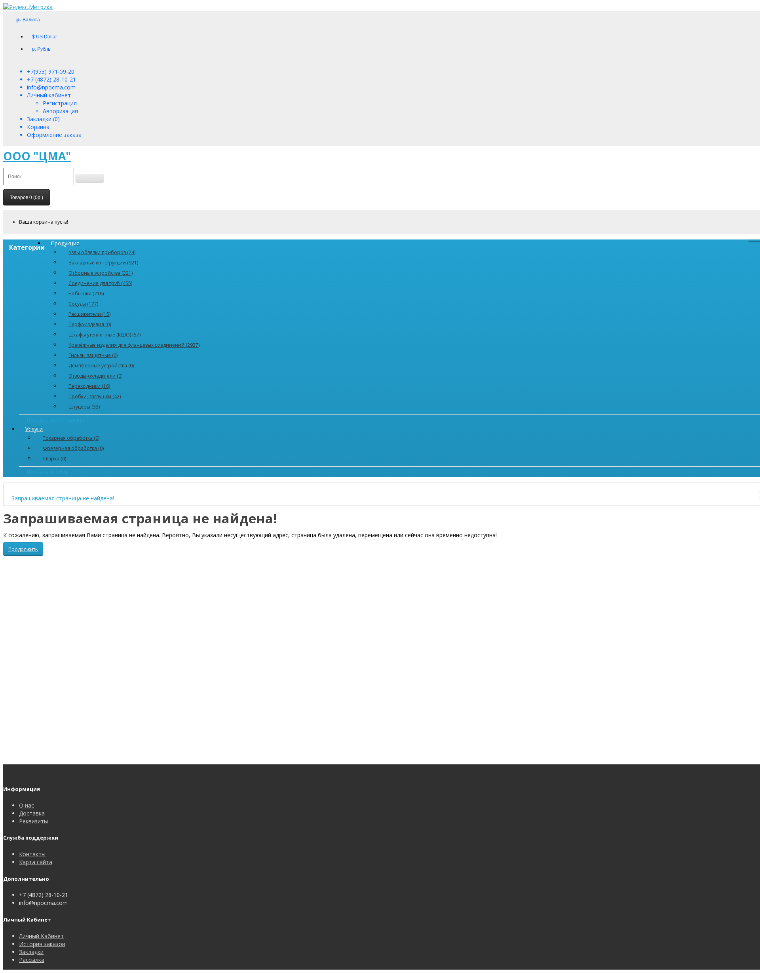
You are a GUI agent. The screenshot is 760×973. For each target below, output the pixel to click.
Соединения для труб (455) (100, 283)
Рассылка (31, 959)
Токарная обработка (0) (71, 438)
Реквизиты (33, 821)
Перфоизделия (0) (89, 324)
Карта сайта (35, 862)
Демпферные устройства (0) (101, 365)
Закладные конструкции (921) (103, 262)
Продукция (65, 243)
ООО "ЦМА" (37, 155)
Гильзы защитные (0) (93, 355)
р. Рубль (41, 49)
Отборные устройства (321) (100, 273)
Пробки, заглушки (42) (94, 396)
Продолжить (23, 548)
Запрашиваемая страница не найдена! (62, 498)
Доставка (32, 813)
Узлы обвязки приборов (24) (101, 252)
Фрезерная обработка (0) (73, 448)
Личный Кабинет (41, 936)
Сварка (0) (54, 458)
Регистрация (60, 103)
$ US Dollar (44, 37)
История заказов (42, 944)
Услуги (34, 429)
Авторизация (60, 111)
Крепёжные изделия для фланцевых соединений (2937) (134, 345)
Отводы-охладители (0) (95, 375)
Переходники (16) (89, 386)
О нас (26, 805)
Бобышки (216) (86, 293)
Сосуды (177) (83, 303)
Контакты (32, 854)
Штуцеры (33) (84, 406)
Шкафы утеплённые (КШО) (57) (104, 334)
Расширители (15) (89, 314)
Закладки (31, 952)
